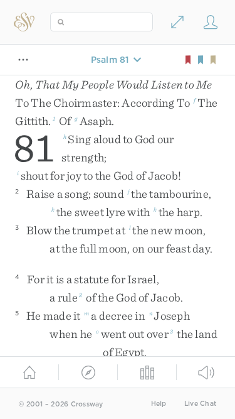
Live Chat (200, 404)
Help (159, 404)
